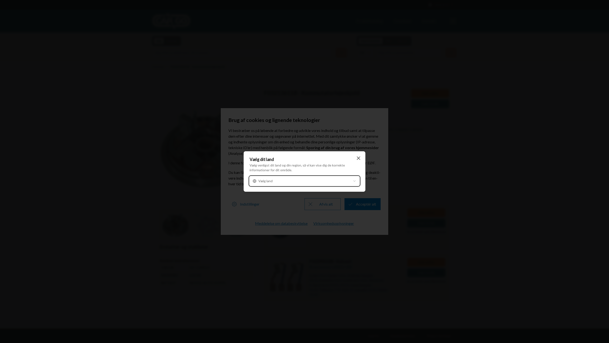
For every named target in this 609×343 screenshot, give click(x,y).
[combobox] (304, 181)
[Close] (358, 158)
